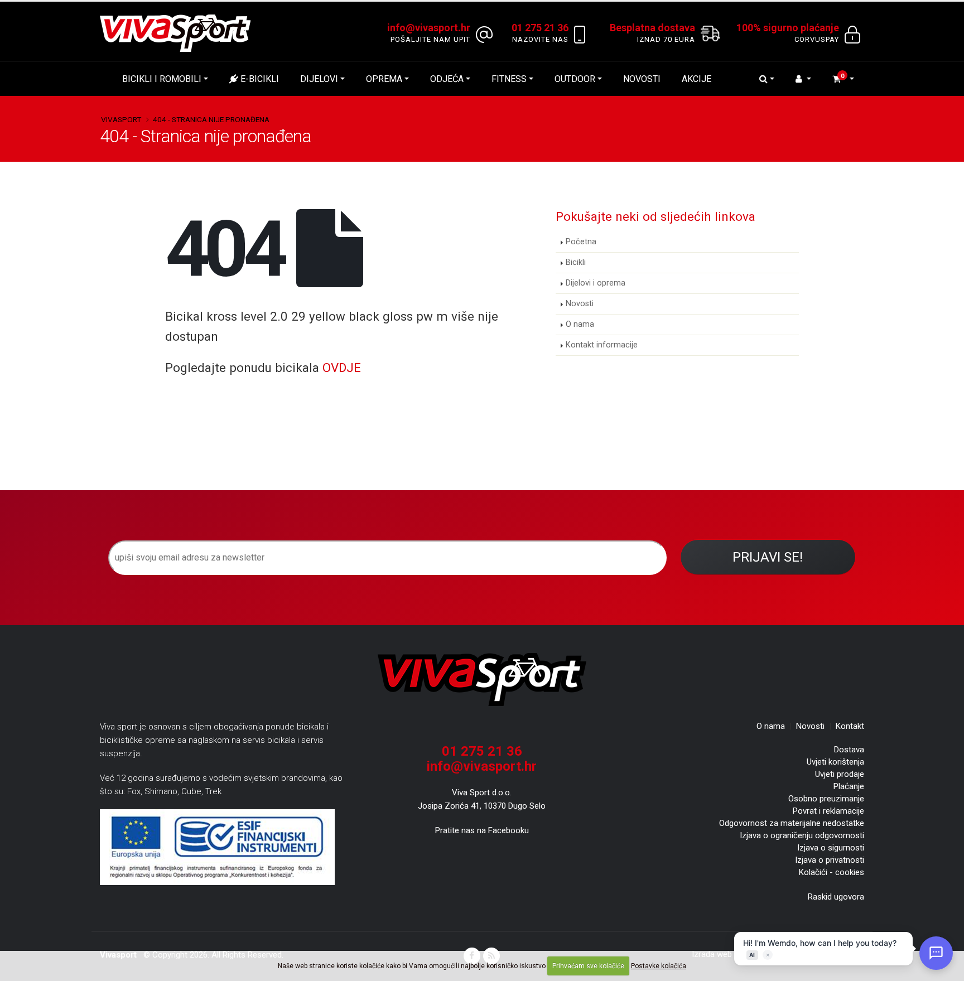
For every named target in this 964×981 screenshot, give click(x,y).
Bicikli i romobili (161, 79)
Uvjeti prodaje (839, 774)
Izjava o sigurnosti (830, 848)
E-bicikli (258, 79)
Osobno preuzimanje (826, 799)
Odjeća (447, 79)
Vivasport (121, 119)
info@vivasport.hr (482, 766)
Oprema (384, 79)
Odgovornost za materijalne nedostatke (791, 823)
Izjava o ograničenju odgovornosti (802, 835)
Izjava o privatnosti (829, 860)
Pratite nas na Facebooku (482, 830)
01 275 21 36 (482, 751)
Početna (581, 242)
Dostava (849, 750)
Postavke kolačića (658, 966)
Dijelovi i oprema (595, 283)
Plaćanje (848, 786)
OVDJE (341, 367)
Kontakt (850, 726)
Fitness (509, 79)
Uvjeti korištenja (835, 762)
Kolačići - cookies (831, 872)
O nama (580, 324)
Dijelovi (319, 79)
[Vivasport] (179, 32)
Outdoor (575, 79)
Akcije (696, 79)
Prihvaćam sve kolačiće (588, 966)
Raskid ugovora (836, 897)
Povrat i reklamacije (828, 811)
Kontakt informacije (602, 345)
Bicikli (576, 262)
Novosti (642, 79)
